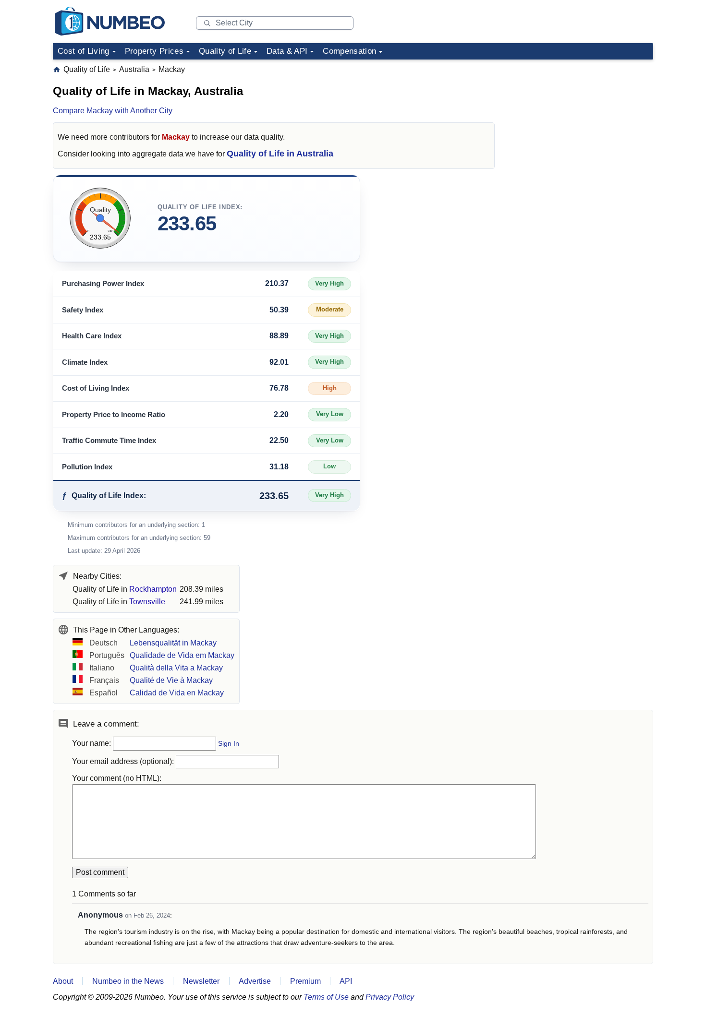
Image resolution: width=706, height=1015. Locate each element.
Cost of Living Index (95, 388)
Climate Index (85, 362)
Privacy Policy (389, 997)
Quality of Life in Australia (280, 153)
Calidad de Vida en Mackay (177, 693)
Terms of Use (326, 997)
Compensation (349, 51)
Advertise (255, 981)
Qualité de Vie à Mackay (171, 680)
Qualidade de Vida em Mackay (182, 655)
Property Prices (154, 51)
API (346, 981)
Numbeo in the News (128, 981)
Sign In (228, 743)
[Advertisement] (581, 124)
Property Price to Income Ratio (113, 414)
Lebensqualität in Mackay (173, 643)
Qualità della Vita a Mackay (176, 668)
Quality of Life (225, 51)
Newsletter (201, 981)
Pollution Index (87, 467)
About (63, 981)
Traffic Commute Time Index (109, 440)
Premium (305, 981)
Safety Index (82, 310)
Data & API (287, 51)
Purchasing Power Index (103, 283)
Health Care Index (92, 336)
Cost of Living (84, 51)
